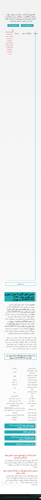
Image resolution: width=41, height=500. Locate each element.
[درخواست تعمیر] (2, 494)
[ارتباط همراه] (13, 494)
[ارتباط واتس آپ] (18, 494)
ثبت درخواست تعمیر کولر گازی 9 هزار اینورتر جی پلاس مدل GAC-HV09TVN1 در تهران (20, 357)
